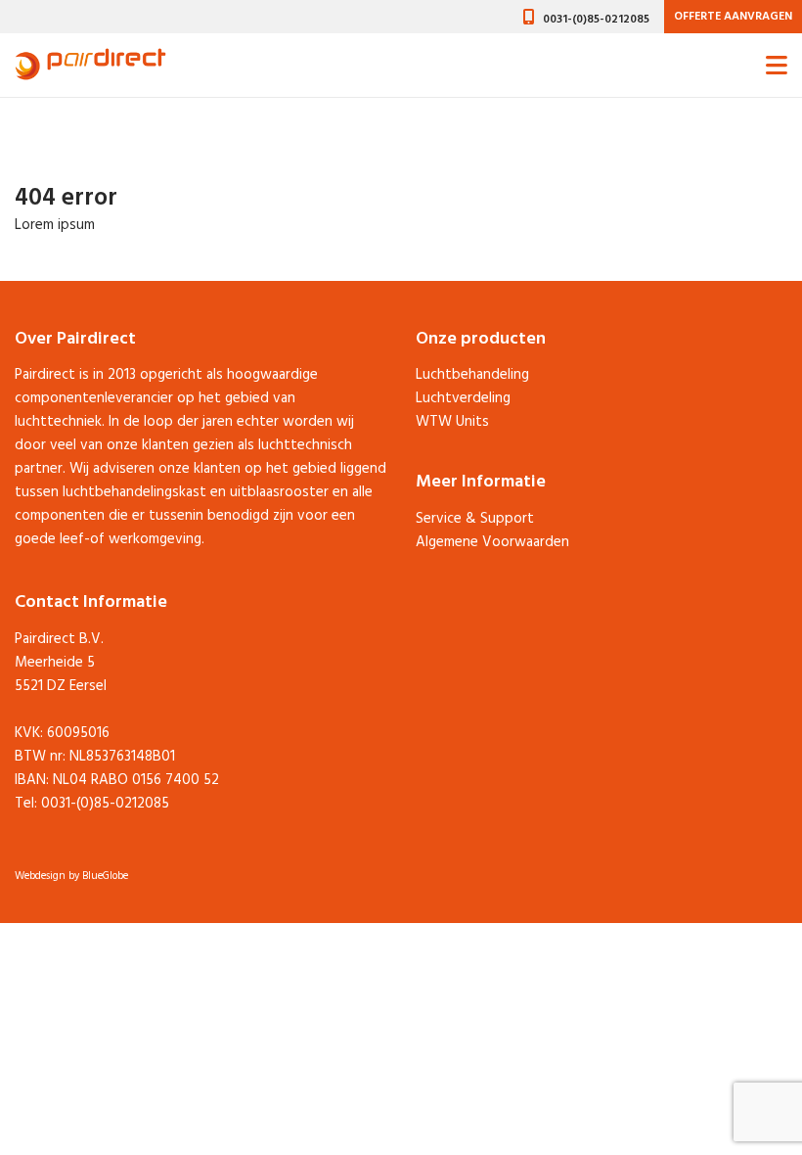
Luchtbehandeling (472, 375)
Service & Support (475, 519)
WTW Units (452, 422)
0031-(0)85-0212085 (596, 19)
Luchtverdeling (463, 398)
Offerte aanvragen (733, 16)
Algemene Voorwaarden (492, 542)
